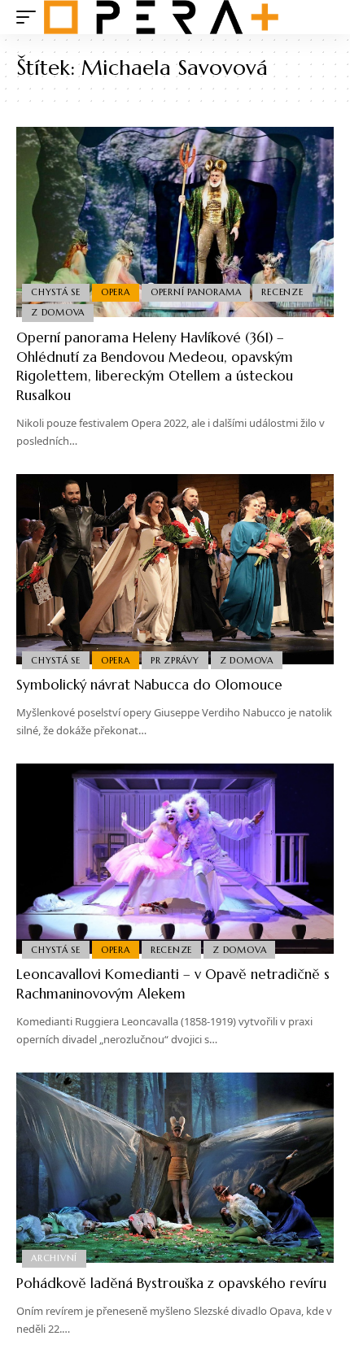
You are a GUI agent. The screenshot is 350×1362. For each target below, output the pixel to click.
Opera (115, 292)
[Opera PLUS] (161, 17)
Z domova (58, 312)
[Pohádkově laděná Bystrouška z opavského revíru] (175, 1168)
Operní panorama (196, 292)
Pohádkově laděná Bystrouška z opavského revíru (171, 1283)
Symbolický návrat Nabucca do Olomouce (149, 685)
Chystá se (56, 292)
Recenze (282, 292)
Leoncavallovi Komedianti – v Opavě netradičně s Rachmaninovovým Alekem (173, 984)
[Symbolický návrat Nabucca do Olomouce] (175, 569)
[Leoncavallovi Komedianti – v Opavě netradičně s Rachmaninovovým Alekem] (175, 859)
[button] (30, 17)
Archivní (54, 1258)
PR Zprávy (175, 660)
